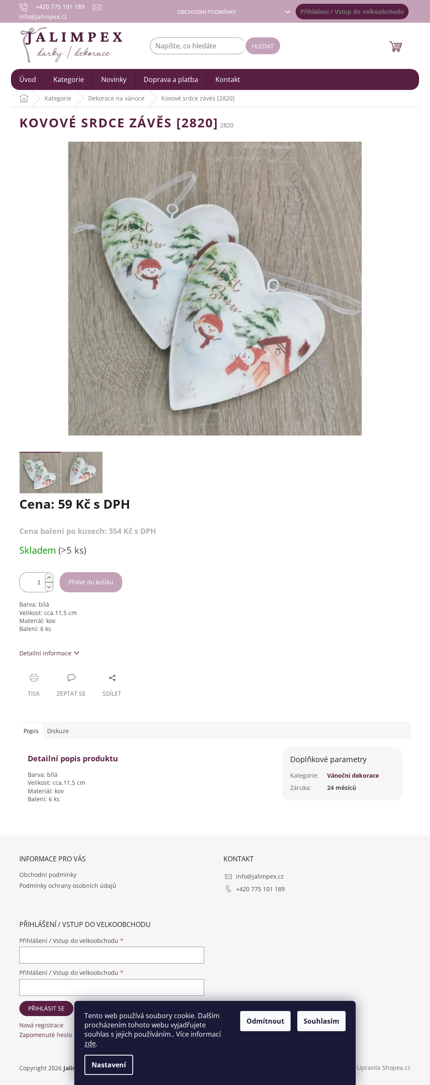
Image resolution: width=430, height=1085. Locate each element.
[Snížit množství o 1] (49, 587)
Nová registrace (41, 1025)
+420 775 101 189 (260, 889)
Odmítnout (265, 1021)
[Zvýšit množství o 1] (49, 577)
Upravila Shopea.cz (384, 1068)
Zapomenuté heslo (45, 1035)
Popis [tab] (31, 731)
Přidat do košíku (90, 582)
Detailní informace (45, 653)
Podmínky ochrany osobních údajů (67, 886)
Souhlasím (321, 1021)
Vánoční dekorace (353, 775)
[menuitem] (28, 79)
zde (90, 1043)
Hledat (263, 46)
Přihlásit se (46, 1008)
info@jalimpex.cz (260, 876)
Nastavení (109, 1064)
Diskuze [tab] (58, 731)
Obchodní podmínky (206, 12)
